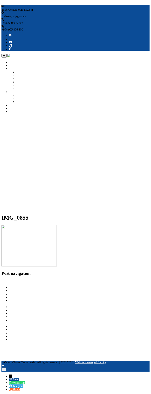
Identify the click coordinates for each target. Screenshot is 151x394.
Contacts (14, 111)
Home (12, 62)
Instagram (7, 345)
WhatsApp (15, 336)
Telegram (14, 339)
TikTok (5, 355)
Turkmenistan (24, 81)
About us (14, 65)
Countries (14, 68)
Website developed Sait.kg (90, 362)
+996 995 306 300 (19, 329)
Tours (12, 91)
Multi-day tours (25, 98)
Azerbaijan (22, 88)
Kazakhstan (23, 78)
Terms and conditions (21, 320)
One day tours (24, 95)
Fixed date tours (25, 101)
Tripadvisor (8, 349)
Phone (16, 389)
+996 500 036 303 (19, 326)
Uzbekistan (22, 75)
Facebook (7, 359)
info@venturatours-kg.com (24, 332)
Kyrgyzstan (23, 72)
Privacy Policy (17, 316)
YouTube (6, 352)
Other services (17, 105)
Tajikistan (21, 85)
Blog (12, 108)
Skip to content (10, 3)
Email (16, 379)
